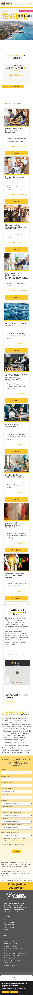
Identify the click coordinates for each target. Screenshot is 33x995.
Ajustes (23, 992)
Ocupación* (4, 818)
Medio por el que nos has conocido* (12, 812)
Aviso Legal (7, 939)
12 (25, 604)
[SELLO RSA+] (23, 978)
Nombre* (4, 769)
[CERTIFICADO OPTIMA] (19, 978)
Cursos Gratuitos (9, 922)
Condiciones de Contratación (13, 948)
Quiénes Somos (9, 927)
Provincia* (4, 800)
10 (19, 604)
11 (22, 604)
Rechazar (14, 992)
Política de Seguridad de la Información (16, 953)
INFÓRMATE (16, 153)
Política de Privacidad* (17, 841)
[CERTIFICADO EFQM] (14, 978)
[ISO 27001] (11, 978)
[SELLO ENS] (26, 978)
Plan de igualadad (9, 958)
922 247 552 (11, 702)
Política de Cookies (10, 941)
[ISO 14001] (2, 978)
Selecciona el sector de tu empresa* (12, 824)
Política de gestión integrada (12, 955)
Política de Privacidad (10, 944)
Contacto (7, 929)
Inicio (3, 103)
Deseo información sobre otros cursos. (13, 844)
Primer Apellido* (6, 776)
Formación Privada (9, 925)
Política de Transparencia (11, 951)
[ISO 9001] (5, 978)
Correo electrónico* (7, 788)
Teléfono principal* (6, 794)
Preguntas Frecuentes (10, 946)
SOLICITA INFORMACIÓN (12, 86)
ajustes (23, 988)
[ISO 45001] (8, 978)
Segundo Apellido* (6, 782)
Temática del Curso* (7, 806)
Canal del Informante (10, 965)
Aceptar (6, 992)
